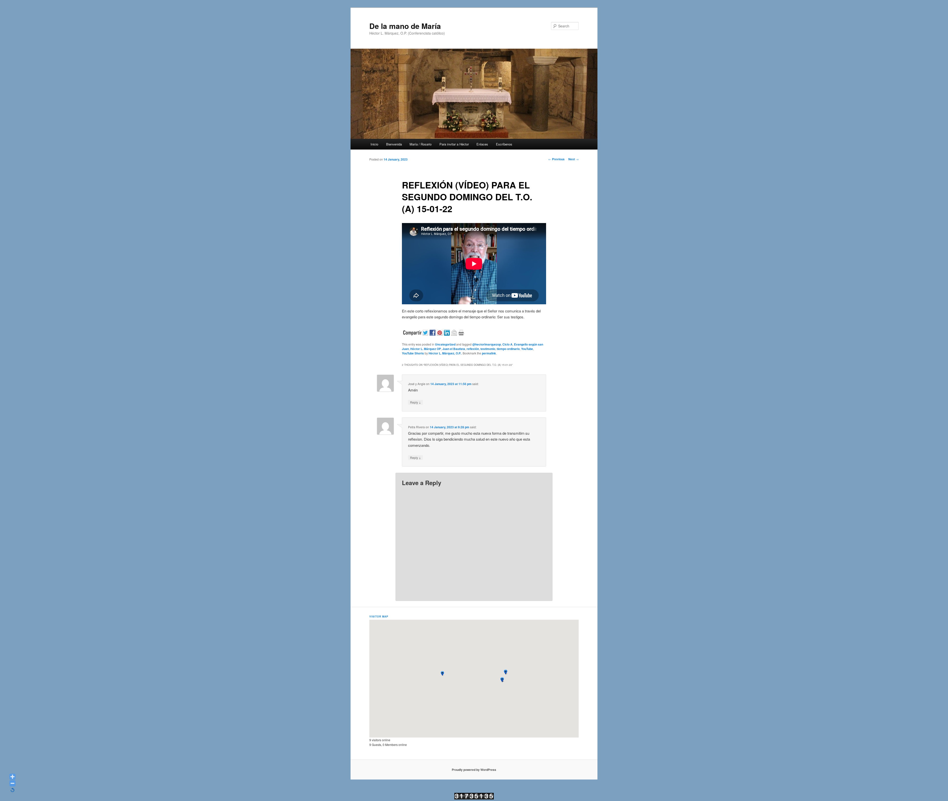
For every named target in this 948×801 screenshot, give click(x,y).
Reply (415, 402)
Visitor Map (378, 616)
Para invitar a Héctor (454, 144)
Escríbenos (504, 144)
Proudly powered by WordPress (474, 769)
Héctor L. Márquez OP (425, 349)
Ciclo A (507, 344)
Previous (556, 159)
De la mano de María (405, 26)
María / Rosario (421, 144)
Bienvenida (394, 144)
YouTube (527, 349)
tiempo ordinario (508, 349)
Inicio (374, 144)
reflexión (473, 349)
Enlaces (482, 144)
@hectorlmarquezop (486, 344)
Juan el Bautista (453, 349)
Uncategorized (445, 344)
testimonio (487, 349)
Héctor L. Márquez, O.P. (445, 353)
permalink (489, 353)
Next (573, 159)
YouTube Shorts (413, 353)
